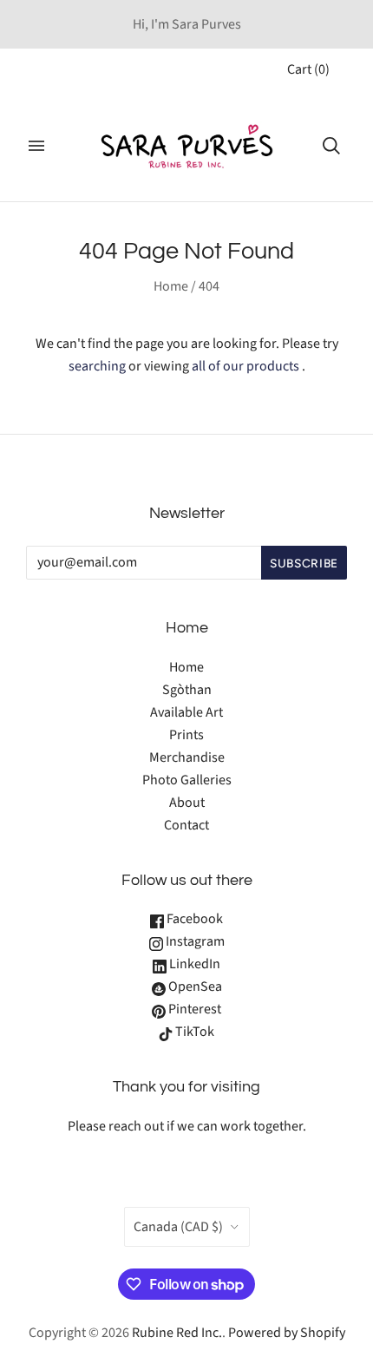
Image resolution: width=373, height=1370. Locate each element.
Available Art (186, 712)
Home (171, 286)
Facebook (193, 918)
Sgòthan (187, 689)
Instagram (194, 941)
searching (97, 366)
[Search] (331, 145)
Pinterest (193, 1009)
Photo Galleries (187, 780)
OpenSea (194, 986)
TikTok (193, 1031)
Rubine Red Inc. (177, 1332)
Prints (186, 734)
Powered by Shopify (286, 1332)
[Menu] (36, 146)
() (308, 69)
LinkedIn (193, 963)
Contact (186, 825)
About (187, 802)
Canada (178, 1226)
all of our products (245, 366)
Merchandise (187, 757)
